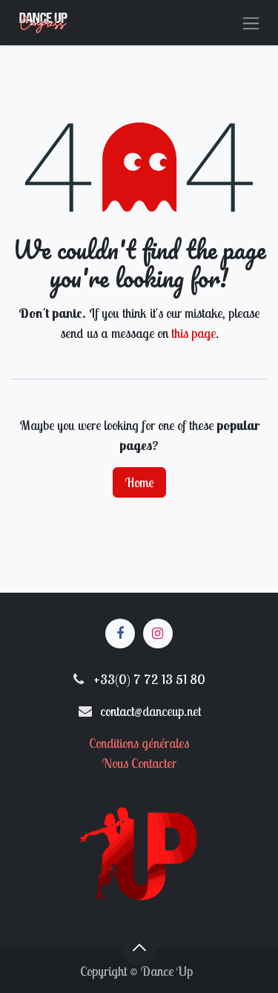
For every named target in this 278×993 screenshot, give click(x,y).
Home (139, 482)
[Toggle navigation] (251, 22)
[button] (139, 948)
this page (193, 333)
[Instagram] (158, 633)
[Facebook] (120, 633)
